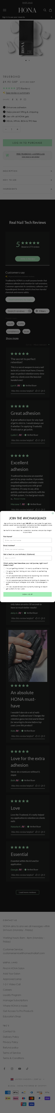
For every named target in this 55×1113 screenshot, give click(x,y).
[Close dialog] (53, 513)
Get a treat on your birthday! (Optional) (19, 554)
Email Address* (9, 545)
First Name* (7, 536)
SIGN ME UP (27, 594)
